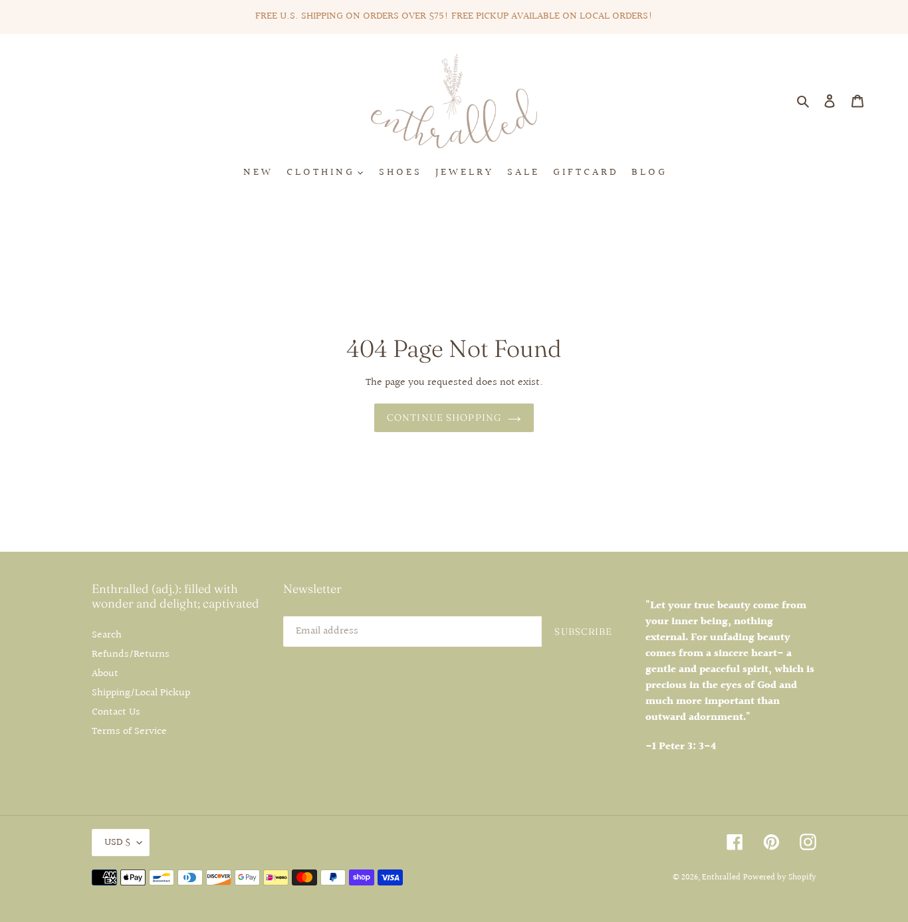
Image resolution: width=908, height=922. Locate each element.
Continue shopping (444, 417)
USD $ (117, 842)
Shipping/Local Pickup (141, 693)
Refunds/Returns (131, 654)
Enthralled (721, 877)
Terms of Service (129, 731)
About (105, 673)
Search (107, 635)
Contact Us (116, 712)
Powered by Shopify (779, 877)
